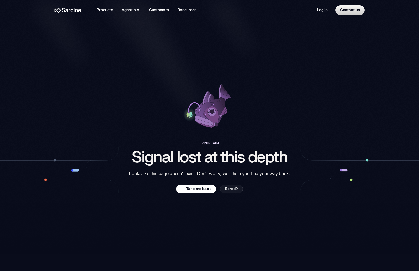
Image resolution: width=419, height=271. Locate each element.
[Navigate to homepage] (67, 10)
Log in (322, 10)
